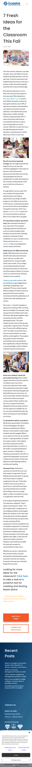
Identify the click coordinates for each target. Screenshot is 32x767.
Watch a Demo (16, 617)
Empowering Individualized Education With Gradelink (14, 687)
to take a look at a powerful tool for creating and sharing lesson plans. (15, 583)
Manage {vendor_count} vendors (10, 749)
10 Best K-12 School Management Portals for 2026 (15, 671)
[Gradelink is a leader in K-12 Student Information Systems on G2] (13, 728)
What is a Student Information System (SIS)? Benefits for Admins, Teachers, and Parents (15, 665)
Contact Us (10, 705)
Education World (14, 211)
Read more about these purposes (23, 749)
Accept (16, 755)
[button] (29, 732)
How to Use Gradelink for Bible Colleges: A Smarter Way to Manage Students (15, 681)
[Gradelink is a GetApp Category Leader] (20, 728)
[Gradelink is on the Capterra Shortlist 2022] (7, 728)
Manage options (16, 760)
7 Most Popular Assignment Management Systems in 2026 (15, 676)
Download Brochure (16, 628)
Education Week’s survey (12, 99)
